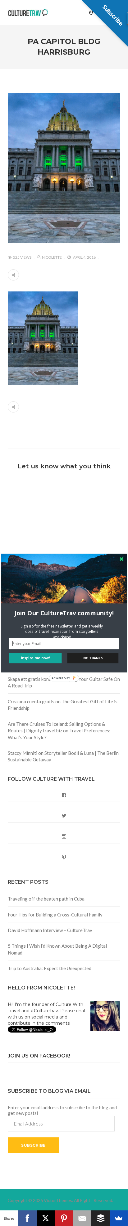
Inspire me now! (35, 657)
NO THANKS (93, 658)
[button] (64, 613)
